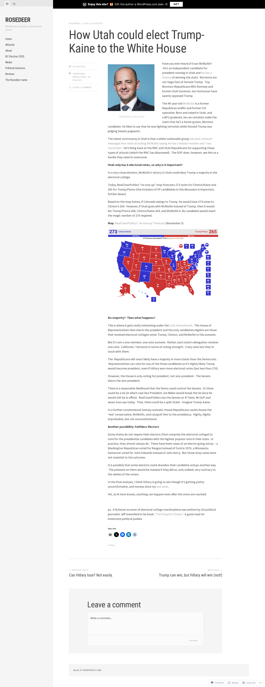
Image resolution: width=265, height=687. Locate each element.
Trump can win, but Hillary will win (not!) (190, 573)
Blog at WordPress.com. (87, 670)
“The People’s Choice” (168, 514)
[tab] (7, 3)
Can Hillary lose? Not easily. (91, 573)
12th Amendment (180, 325)
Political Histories (15, 68)
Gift (176, 4)
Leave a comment (82, 87)
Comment (193, 640)
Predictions (79, 77)
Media (8, 62)
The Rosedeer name (16, 80)
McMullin (189, 103)
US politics (79, 66)
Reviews (10, 74)
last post (162, 486)
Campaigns (79, 73)
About (8, 50)
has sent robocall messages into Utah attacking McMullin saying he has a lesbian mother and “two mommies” (160, 143)
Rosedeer (17, 19)
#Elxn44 (9, 44)
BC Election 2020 (14, 56)
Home (8, 39)
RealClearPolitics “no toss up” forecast (140, 223)
